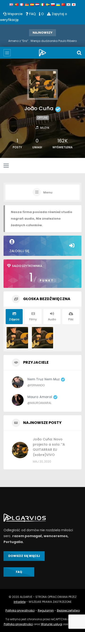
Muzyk (44, 128)
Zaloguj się (19, 251)
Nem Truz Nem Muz (43, 379)
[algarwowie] (42, 52)
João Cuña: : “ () (49, 447)
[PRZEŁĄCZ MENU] (6, 166)
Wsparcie (14, 14)
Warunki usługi (51, 624)
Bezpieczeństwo (68, 610)
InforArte (20, 602)
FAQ (32, 14)
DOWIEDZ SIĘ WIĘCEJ (24, 556)
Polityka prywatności (20, 610)
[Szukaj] (79, 53)
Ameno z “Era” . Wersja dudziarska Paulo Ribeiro (42, 41)
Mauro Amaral (39, 396)
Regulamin (46, 610)
